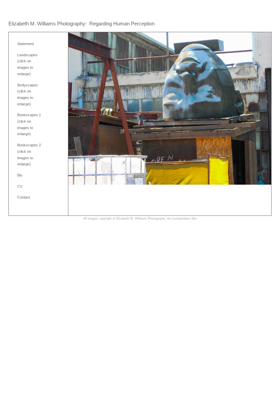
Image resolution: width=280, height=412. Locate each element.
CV (19, 186)
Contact (23, 197)
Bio (19, 175)
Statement (25, 44)
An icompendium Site (182, 218)
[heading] (81, 23)
